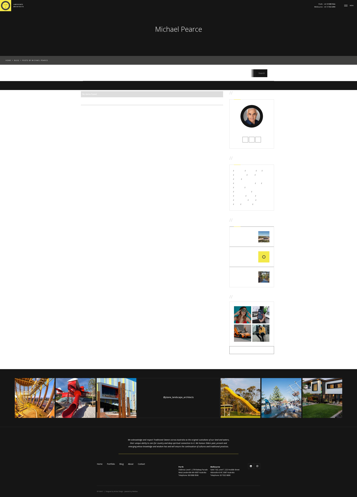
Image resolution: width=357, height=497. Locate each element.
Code (152, 74)
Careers (139, 74)
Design (188, 74)
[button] (346, 6)
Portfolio (111, 464)
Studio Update (240, 74)
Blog (16, 60)
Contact (141, 464)
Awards (124, 74)
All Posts (89, 74)
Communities (170, 74)
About (130, 464)
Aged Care (106, 74)
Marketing (219, 74)
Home (8, 60)
